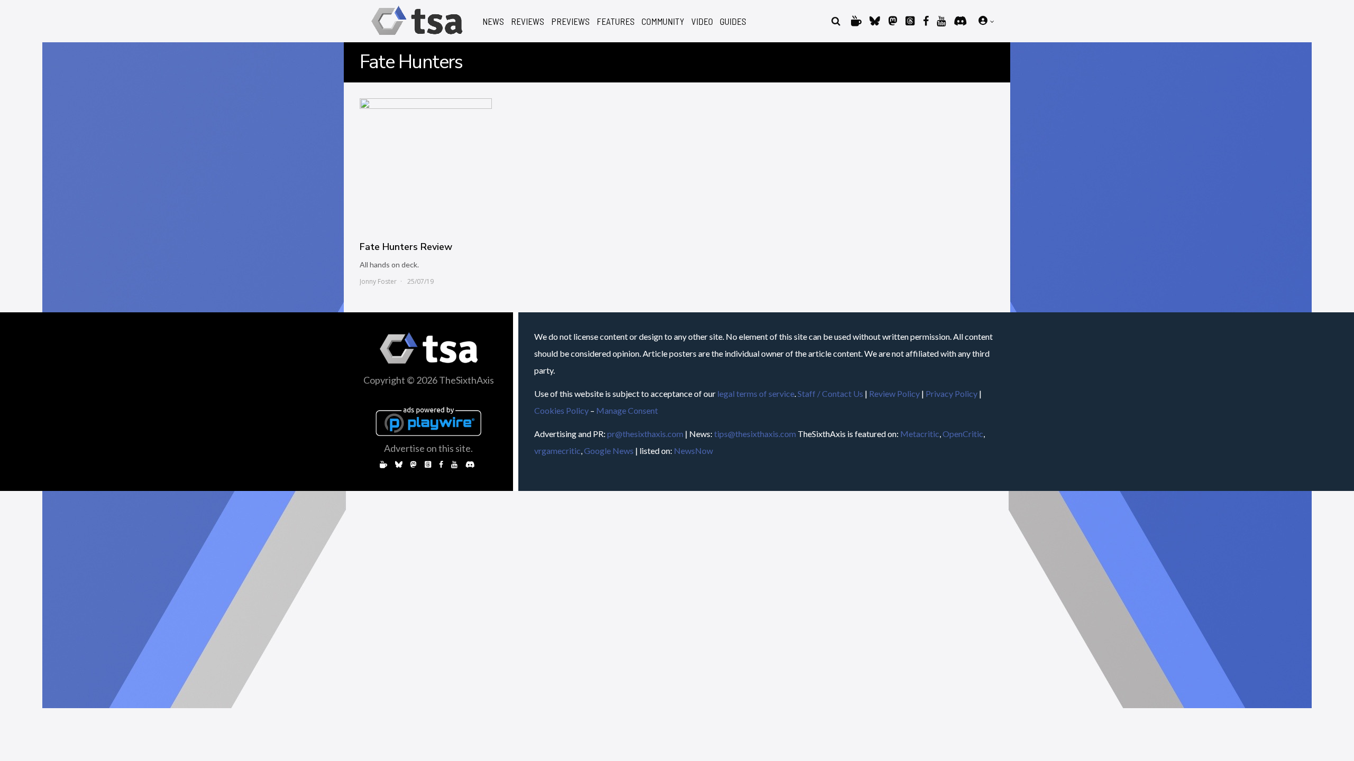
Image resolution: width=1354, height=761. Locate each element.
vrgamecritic (557, 451)
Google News (609, 451)
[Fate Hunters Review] (426, 164)
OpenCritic (963, 434)
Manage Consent (627, 410)
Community (663, 21)
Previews (570, 21)
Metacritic (919, 434)
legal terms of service (755, 393)
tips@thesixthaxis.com (755, 434)
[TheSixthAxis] (417, 37)
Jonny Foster (378, 281)
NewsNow (693, 451)
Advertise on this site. (428, 448)
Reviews (527, 21)
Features (616, 21)
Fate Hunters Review (406, 246)
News (493, 21)
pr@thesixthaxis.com (645, 434)
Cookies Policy (561, 410)
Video (702, 21)
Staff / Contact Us (830, 393)
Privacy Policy (951, 393)
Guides (733, 21)
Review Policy (894, 393)
